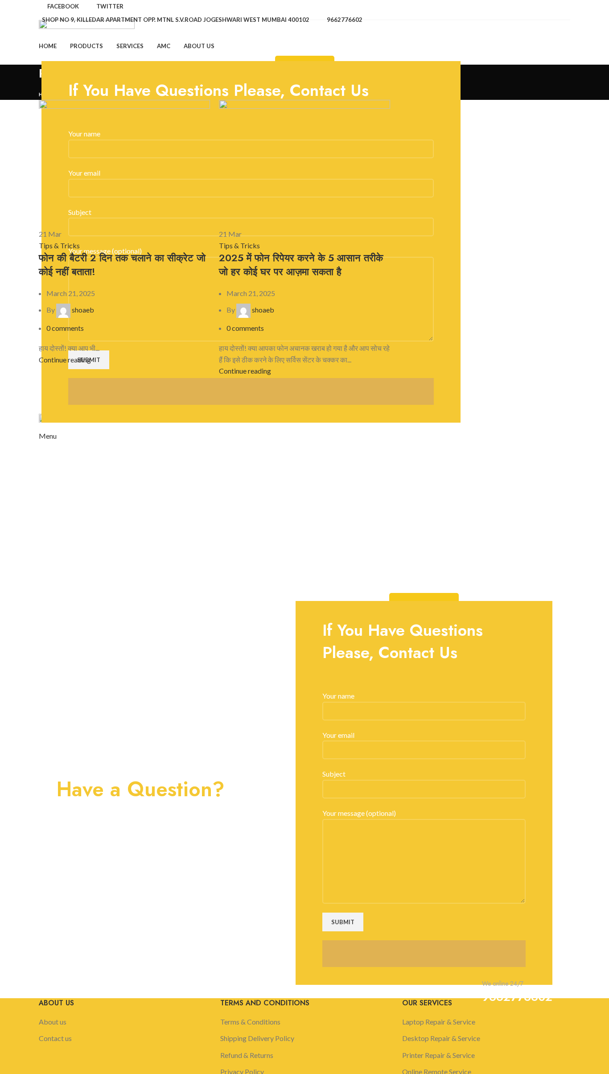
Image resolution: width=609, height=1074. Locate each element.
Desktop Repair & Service (441, 1038)
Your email (338, 735)
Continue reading (65, 359)
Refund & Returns (246, 1055)
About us (52, 1021)
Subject (334, 773)
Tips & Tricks (59, 245)
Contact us (55, 1038)
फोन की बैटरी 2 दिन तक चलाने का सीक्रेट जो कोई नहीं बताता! (122, 265)
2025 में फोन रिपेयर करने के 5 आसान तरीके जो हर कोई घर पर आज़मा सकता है (301, 265)
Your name (338, 695)
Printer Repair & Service (438, 1055)
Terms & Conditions (250, 1021)
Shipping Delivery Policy (257, 1038)
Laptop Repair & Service (438, 1021)
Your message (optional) (359, 813)
